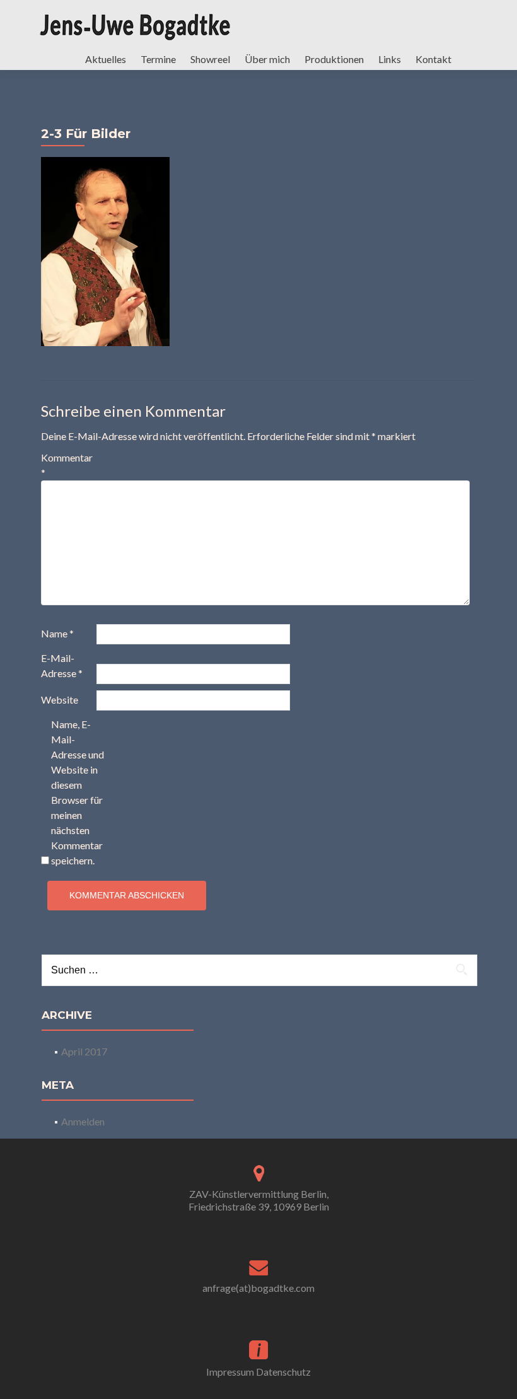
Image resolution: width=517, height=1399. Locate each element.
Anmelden (83, 1121)
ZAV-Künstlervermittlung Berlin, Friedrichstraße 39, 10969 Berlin (259, 1200)
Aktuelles (105, 59)
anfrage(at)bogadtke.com (258, 1288)
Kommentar (67, 465)
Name (57, 633)
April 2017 (84, 1051)
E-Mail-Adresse (62, 665)
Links (389, 59)
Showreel (210, 59)
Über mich (267, 59)
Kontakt (433, 59)
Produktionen (334, 59)
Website (59, 699)
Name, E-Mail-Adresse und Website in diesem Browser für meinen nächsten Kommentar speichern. (77, 792)
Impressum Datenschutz (258, 1372)
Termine (158, 59)
